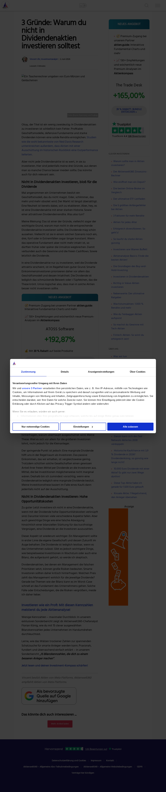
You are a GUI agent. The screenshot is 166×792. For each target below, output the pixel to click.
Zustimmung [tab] (28, 371)
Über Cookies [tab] (137, 371)
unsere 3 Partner (32, 388)
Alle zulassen (130, 426)
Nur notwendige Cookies (36, 426)
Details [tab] (65, 371)
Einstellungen (81, 426)
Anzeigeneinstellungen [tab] (101, 371)
